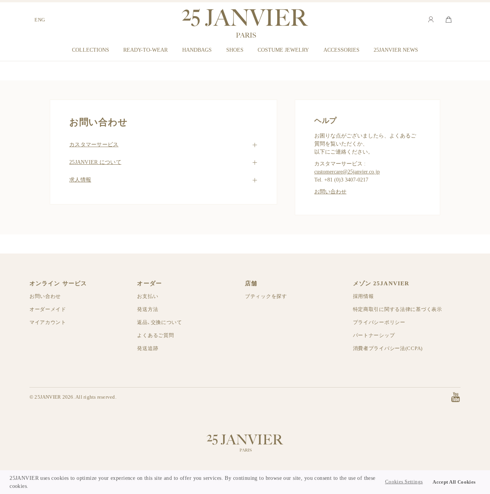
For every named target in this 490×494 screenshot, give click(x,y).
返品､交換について (159, 322)
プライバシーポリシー (379, 322)
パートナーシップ (374, 335)
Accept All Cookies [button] (454, 482)
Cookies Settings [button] (404, 482)
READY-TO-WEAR (145, 50)
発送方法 (147, 309)
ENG (39, 20)
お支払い (147, 296)
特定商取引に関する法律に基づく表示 (397, 309)
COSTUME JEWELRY (283, 50)
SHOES (234, 50)
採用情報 (363, 296)
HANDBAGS (197, 50)
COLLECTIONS (90, 50)
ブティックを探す (266, 296)
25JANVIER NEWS (396, 50)
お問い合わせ (330, 192)
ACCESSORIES (341, 50)
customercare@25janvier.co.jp (347, 172)
